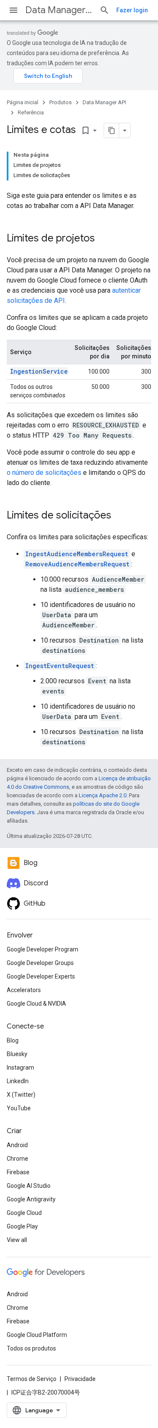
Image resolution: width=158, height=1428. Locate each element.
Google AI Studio (29, 1185)
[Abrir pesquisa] (104, 10)
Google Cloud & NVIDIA (36, 1003)
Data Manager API (59, 10)
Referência (31, 112)
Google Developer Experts (41, 976)
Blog (13, 1040)
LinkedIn (18, 1081)
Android (17, 1145)
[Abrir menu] (13, 10)
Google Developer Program (42, 949)
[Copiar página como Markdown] (111, 130)
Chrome (17, 1158)
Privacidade (80, 1378)
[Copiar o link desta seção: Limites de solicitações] (119, 516)
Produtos (60, 102)
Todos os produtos (31, 1348)
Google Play (22, 1226)
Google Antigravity (31, 1199)
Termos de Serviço (31, 1378)
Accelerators (24, 990)
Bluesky (17, 1054)
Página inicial (22, 102)
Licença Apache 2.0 (102, 795)
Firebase (18, 1172)
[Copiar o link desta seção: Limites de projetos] (103, 239)
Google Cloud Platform (37, 1334)
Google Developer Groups (40, 962)
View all (17, 1240)
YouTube (19, 1108)
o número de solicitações (44, 473)
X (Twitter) (21, 1094)
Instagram (20, 1067)
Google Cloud (24, 1212)
